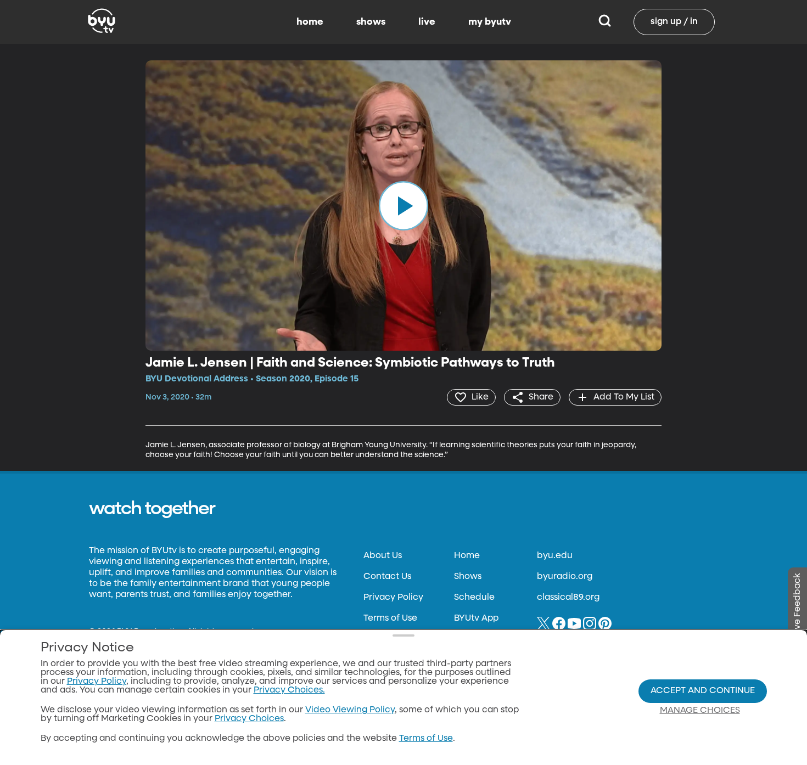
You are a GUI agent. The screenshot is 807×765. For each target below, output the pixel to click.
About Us (382, 556)
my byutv (489, 22)
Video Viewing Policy (350, 710)
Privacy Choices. (289, 690)
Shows (467, 576)
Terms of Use (390, 618)
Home (467, 556)
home (309, 22)
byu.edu (555, 556)
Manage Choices (700, 710)
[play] (403, 205)
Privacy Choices (249, 719)
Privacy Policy (393, 597)
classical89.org (568, 597)
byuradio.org (564, 576)
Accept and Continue (703, 691)
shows (370, 22)
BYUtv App (476, 618)
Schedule (474, 597)
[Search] (604, 22)
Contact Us (387, 576)
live (426, 22)
